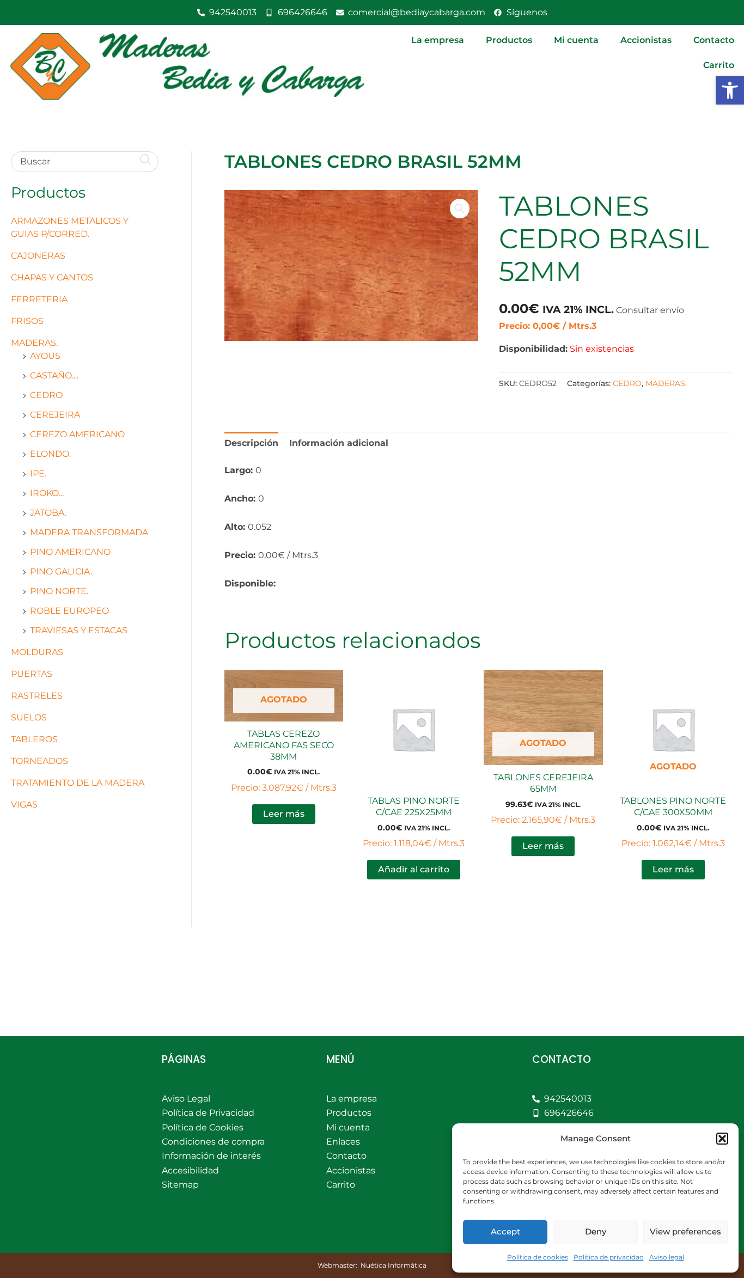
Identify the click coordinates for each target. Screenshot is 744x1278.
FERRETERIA (39, 299)
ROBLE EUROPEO (69, 611)
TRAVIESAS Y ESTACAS (78, 630)
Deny (595, 1231)
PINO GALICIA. (61, 571)
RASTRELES (37, 695)
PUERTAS (31, 674)
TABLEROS (34, 739)
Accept (505, 1231)
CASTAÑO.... (54, 375)
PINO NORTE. (59, 591)
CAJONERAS (38, 255)
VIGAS (24, 804)
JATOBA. (48, 512)
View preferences (685, 1231)
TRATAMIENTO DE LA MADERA (77, 783)
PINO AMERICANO (70, 552)
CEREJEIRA (55, 414)
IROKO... (47, 493)
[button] (730, 90)
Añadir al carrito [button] (413, 869)
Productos (509, 40)
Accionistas (646, 40)
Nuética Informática (393, 1265)
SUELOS (29, 717)
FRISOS (27, 321)
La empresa (437, 40)
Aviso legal (666, 1257)
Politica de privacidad (609, 1257)
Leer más (283, 814)
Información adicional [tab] (338, 443)
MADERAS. (34, 343)
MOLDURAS (37, 652)
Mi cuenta (576, 40)
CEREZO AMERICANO (77, 434)
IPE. (38, 473)
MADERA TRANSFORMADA (89, 532)
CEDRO (46, 395)
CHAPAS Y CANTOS (52, 277)
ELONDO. (50, 454)
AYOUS (45, 356)
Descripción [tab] (251, 443)
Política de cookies (537, 1257)
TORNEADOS (39, 761)
